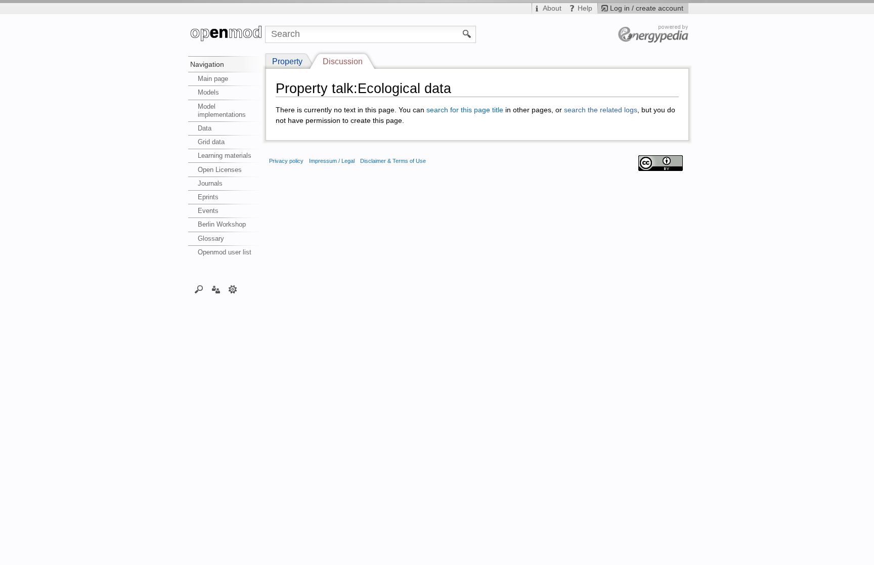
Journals (210, 183)
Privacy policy (286, 161)
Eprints (208, 197)
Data (204, 128)
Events (208, 210)
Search (199, 288)
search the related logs (600, 110)
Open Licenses (220, 169)
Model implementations (222, 110)
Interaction (216, 288)
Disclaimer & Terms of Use (393, 161)
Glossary (211, 238)
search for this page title (464, 110)
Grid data (211, 142)
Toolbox (233, 288)
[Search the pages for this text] (467, 33)
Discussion (343, 61)
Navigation (207, 64)
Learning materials (224, 155)
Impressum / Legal (332, 161)
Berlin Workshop (222, 224)
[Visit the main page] (226, 34)
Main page (213, 78)
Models (208, 92)
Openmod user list (224, 252)
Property (287, 61)
